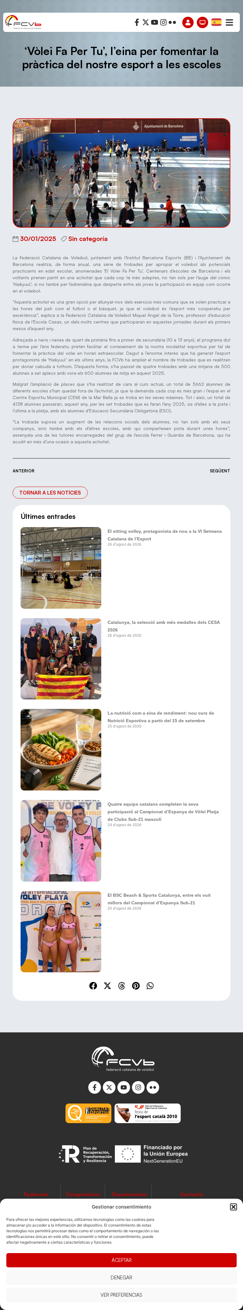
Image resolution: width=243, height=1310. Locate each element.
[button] (233, 1207)
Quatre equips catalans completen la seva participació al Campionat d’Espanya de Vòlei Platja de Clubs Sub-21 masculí (163, 812)
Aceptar (122, 1260)
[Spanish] (216, 22)
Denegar (121, 1278)
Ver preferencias (121, 1295)
